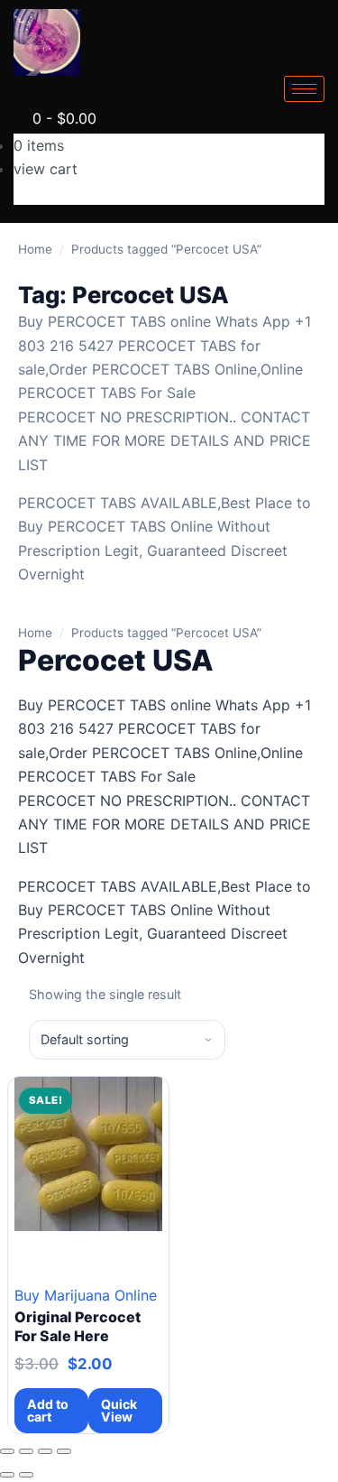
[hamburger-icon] (304, 89)
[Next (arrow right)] (26, 1474)
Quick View (119, 1410)
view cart (46, 169)
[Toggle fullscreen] (26, 1451)
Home (35, 249)
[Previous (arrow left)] (7, 1474)
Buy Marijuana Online (85, 1295)
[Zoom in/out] (7, 1451)
